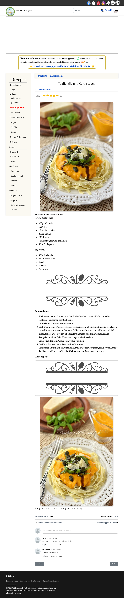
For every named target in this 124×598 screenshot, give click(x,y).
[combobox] (85, 10)
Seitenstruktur (11, 585)
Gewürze (13, 190)
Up (43, 545)
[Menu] (116, 10)
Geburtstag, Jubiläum (16, 100)
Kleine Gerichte (16, 117)
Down (47, 545)
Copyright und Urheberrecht (30, 581)
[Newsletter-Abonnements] (107, 5)
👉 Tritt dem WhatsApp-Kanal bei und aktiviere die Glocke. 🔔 (62, 66)
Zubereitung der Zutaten (18, 207)
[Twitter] (93, 3)
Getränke (13, 166)
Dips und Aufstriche (14, 154)
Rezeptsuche (15, 85)
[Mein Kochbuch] (118, 4)
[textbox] (80, 531)
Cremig (14, 132)
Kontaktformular (12, 581)
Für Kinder (16, 112)
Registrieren (106, 516)
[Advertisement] (62, 35)
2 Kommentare (44, 89)
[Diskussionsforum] (113, 4)
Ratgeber (13, 200)
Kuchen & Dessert (17, 137)
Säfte (13, 185)
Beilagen (13, 142)
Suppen (12, 122)
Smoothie (15, 171)
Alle (15, 127)
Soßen (12, 161)
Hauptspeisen (16, 107)
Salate (12, 147)
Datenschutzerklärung (51, 581)
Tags (13, 90)
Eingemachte (15, 195)
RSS (51, 516)
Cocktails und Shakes (17, 178)
